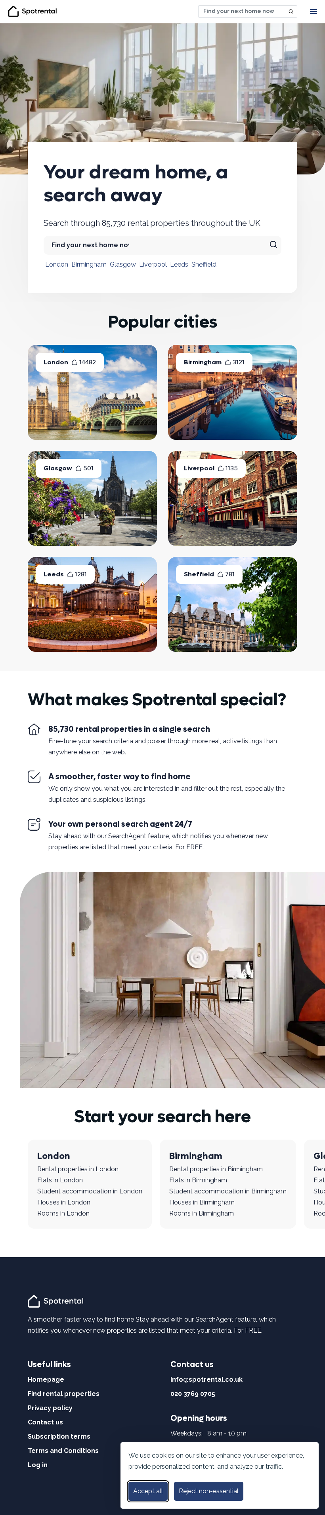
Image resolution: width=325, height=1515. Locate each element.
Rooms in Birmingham (201, 1213)
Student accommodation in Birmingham (228, 1191)
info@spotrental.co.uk (206, 1379)
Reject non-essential (209, 1491)
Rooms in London (63, 1213)
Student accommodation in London (89, 1191)
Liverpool (153, 264)
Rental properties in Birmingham (216, 1169)
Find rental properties (63, 1394)
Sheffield (203, 264)
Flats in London (60, 1180)
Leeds (179, 264)
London (56, 264)
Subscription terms (59, 1436)
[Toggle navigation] (313, 11)
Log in (38, 1465)
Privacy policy (50, 1408)
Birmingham (89, 264)
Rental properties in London (78, 1169)
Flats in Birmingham (198, 1180)
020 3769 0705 (192, 1394)
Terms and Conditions (63, 1450)
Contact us (45, 1422)
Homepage (46, 1379)
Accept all (148, 1491)
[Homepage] (57, 1301)
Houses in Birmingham (202, 1202)
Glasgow (123, 264)
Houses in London (63, 1202)
